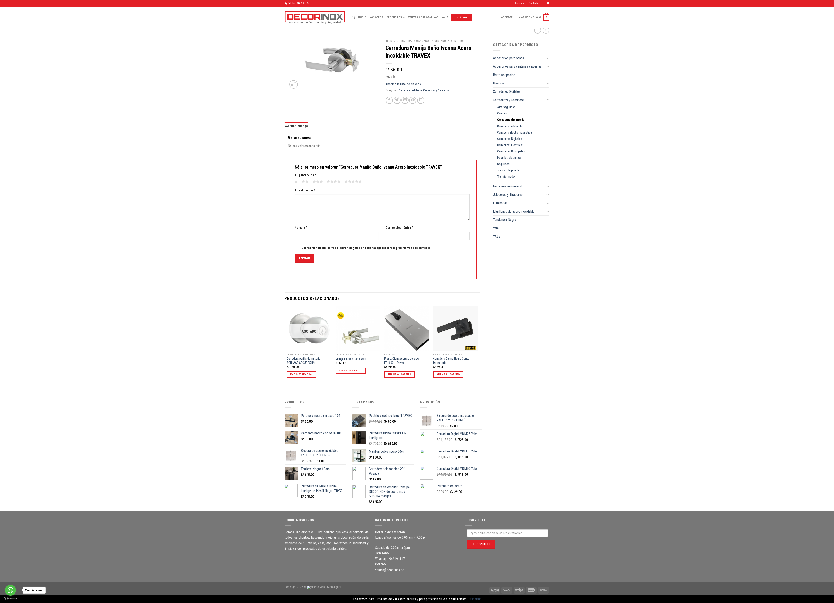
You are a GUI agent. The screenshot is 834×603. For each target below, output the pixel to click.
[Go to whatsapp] (10, 590)
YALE (496, 236)
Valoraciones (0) (296, 126)
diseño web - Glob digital (326, 587)
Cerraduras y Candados (508, 100)
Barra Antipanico (504, 75)
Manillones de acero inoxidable (513, 211)
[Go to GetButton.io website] (10, 598)
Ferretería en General (507, 186)
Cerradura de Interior (511, 120)
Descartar (474, 599)
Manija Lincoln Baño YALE (351, 359)
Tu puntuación (305, 175)
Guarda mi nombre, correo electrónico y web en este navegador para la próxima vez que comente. (366, 248)
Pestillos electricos (509, 158)
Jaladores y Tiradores (508, 195)
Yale (445, 17)
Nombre (301, 228)
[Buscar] (353, 17)
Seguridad (503, 164)
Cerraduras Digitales (506, 91)
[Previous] (287, 346)
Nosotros (376, 17)
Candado (502, 113)
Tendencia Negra (504, 220)
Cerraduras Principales (511, 151)
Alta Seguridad (506, 107)
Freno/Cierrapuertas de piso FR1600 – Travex (401, 361)
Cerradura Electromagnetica (514, 132)
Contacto (534, 3)
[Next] (477, 346)
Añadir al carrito (350, 370)
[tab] (296, 126)
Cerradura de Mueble (509, 126)
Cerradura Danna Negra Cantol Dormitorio (451, 361)
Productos (394, 17)
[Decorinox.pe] (315, 17)
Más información (301, 374)
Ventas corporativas (423, 17)
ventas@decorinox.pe (389, 570)
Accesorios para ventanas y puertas (517, 66)
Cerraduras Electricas (510, 145)
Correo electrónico (399, 228)
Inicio (362, 17)
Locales (519, 3)
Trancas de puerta (508, 170)
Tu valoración (305, 190)
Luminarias (500, 203)
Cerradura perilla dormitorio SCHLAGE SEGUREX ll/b (304, 361)
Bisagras (499, 83)
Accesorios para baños (508, 58)
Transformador (506, 177)
